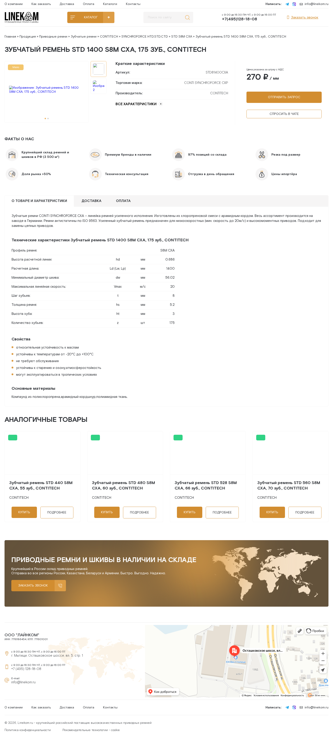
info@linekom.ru (316, 4)
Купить (24, 512)
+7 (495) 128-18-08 (26, 669)
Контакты (133, 4)
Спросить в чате (284, 114)
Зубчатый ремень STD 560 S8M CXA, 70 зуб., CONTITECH (288, 485)
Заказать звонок (304, 17)
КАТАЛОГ (91, 17)
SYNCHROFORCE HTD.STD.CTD (144, 37)
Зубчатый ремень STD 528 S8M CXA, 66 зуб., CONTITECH (206, 485)
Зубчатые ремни (84, 37)
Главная (10, 37)
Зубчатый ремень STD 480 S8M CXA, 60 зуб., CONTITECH (123, 485)
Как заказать (41, 4)
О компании (14, 4)
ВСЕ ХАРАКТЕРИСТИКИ (136, 104)
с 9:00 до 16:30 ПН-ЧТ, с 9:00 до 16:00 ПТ (249, 17)
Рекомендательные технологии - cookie (91, 730)
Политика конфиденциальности (28, 730)
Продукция (27, 37)
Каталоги (110, 4)
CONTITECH (109, 37)
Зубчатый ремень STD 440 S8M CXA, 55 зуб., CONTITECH (40, 485)
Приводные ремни (53, 37)
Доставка (67, 4)
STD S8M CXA (181, 37)
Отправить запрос (284, 97)
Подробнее (56, 513)
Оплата (88, 4)
